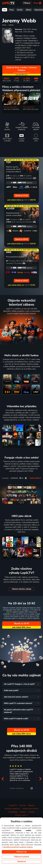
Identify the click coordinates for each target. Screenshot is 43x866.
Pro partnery (13, 812)
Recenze (31, 805)
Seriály (19, 10)
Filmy (11, 10)
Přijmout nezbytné (21, 856)
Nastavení (21, 861)
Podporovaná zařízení (30, 808)
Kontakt (32, 812)
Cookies (23, 812)
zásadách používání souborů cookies (18, 847)
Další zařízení (35, 478)
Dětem (28, 10)
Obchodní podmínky (12, 808)
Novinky (22, 805)
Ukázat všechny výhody (21, 589)
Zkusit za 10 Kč (21, 623)
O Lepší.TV (13, 805)
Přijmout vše (21, 852)
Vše (4, 10)
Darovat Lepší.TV (21, 815)
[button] (2, 779)
